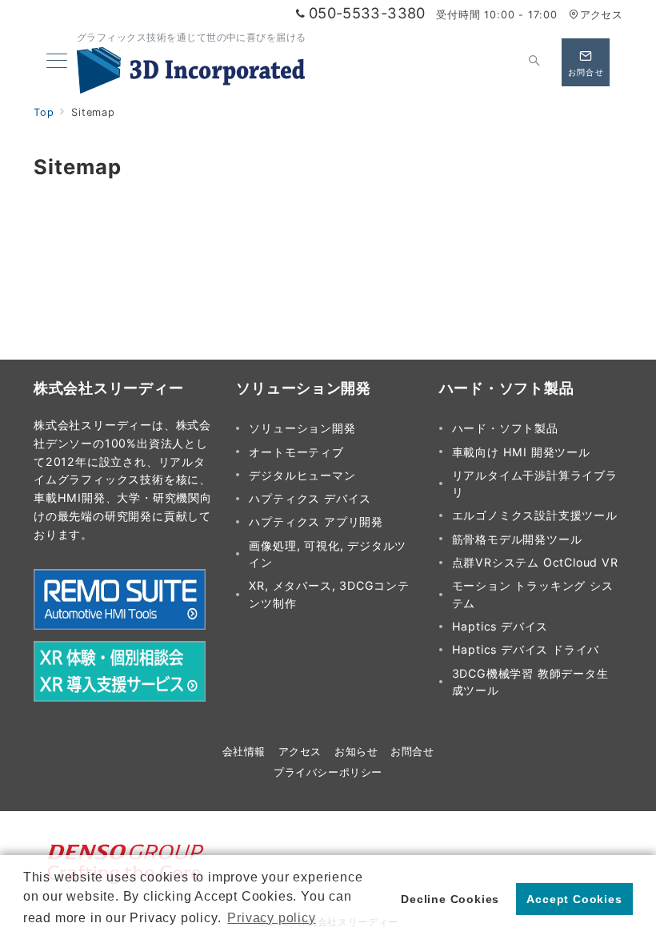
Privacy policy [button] (271, 918)
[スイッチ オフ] (534, 62)
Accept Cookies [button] (574, 899)
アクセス (601, 15)
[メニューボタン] (56, 62)
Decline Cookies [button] (450, 899)
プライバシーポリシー (328, 772)
